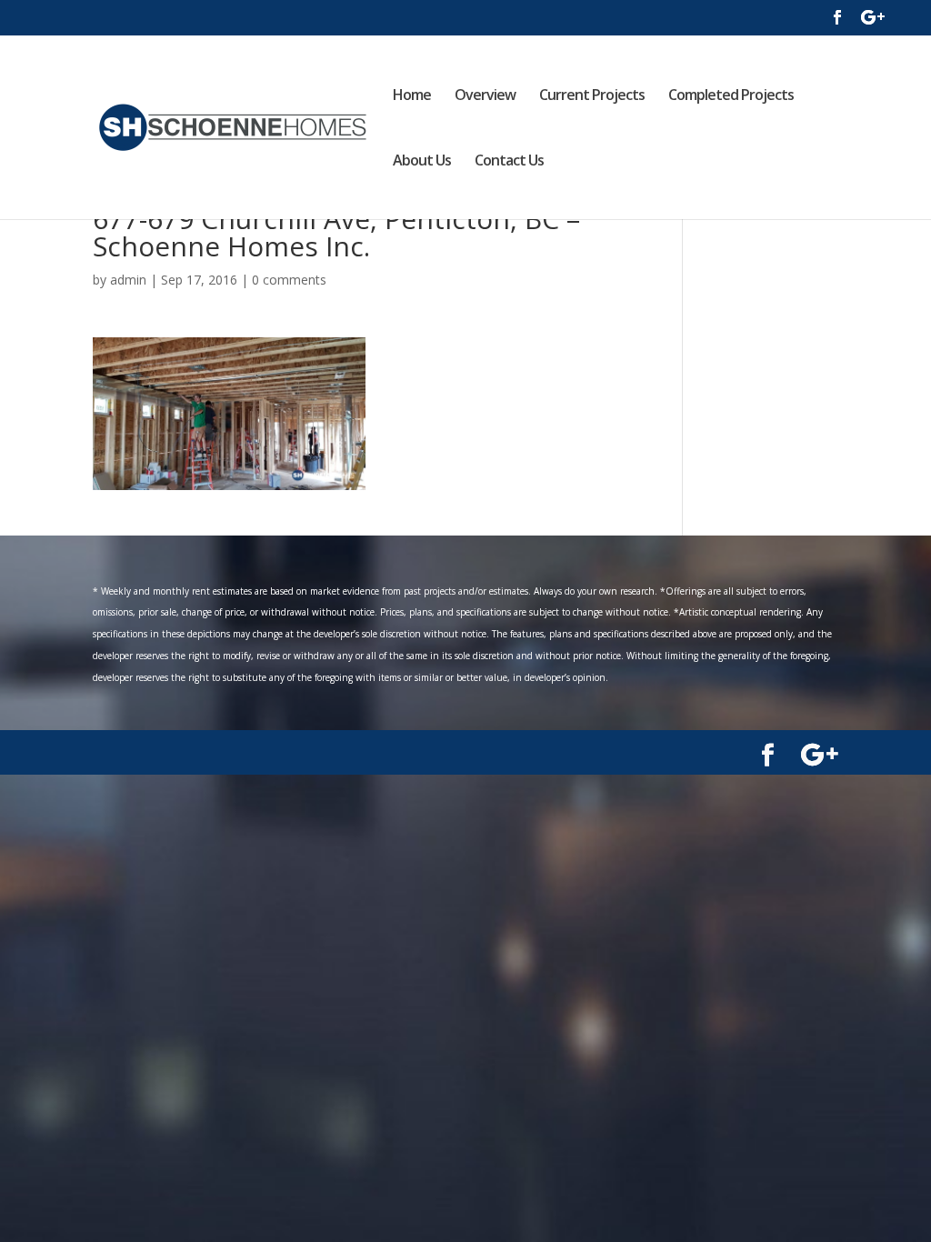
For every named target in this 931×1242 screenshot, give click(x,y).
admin (128, 279)
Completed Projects (731, 96)
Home (412, 96)
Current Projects (592, 96)
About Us (422, 162)
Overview (485, 96)
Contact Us (509, 162)
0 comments (289, 279)
